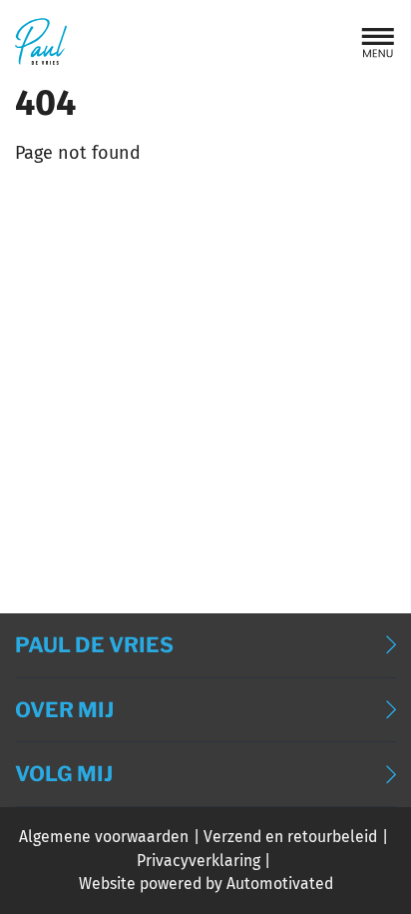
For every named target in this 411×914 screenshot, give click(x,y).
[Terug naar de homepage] (41, 41)
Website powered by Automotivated (206, 883)
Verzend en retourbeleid (290, 836)
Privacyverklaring (198, 860)
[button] (378, 42)
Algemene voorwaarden (104, 836)
